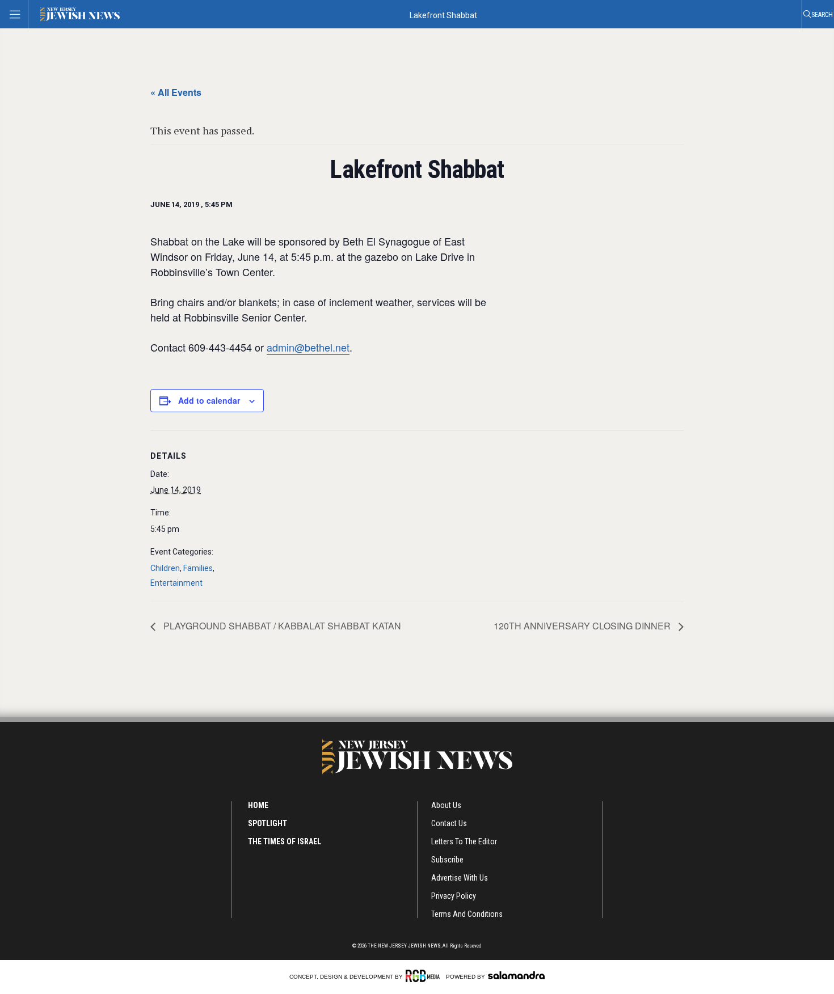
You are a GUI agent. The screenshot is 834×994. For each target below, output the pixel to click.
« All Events (175, 92)
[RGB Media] (425, 976)
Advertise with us (459, 877)
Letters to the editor (464, 841)
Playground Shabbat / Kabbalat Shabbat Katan (281, 625)
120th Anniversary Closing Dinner (583, 625)
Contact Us (449, 823)
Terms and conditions (467, 914)
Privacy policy (453, 895)
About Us (446, 805)
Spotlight (267, 823)
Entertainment (176, 582)
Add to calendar (209, 400)
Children (165, 568)
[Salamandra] (516, 975)
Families (198, 568)
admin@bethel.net (308, 347)
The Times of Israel (284, 841)
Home (258, 805)
